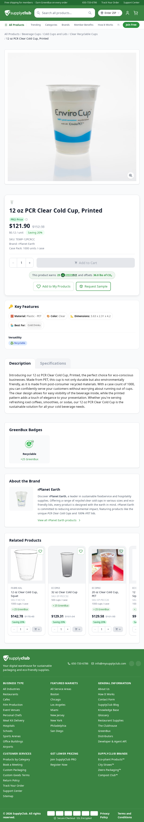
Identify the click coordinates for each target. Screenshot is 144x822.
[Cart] (136, 13)
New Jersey (57, 715)
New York (56, 720)
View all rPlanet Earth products (57, 520)
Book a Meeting (12, 764)
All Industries (11, 689)
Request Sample (96, 286)
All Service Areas (60, 689)
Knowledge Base (108, 710)
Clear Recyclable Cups (84, 34)
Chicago (55, 699)
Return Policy (11, 780)
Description (20, 363)
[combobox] (64, 13)
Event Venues (11, 710)
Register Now (58, 764)
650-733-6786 (89, 2)
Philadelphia (58, 725)
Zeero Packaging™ (109, 770)
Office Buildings (13, 741)
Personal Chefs (12, 715)
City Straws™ (106, 764)
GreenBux (104, 731)
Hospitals (9, 725)
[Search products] (90, 13)
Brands (66, 24)
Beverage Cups (31, 34)
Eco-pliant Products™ (111, 759)
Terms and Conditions (125, 815)
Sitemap (8, 796)
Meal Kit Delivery (13, 720)
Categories (51, 24)
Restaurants (10, 694)
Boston (54, 694)
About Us (104, 689)
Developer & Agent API (112, 741)
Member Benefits (83, 24)
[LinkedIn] (131, 663)
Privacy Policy (105, 815)
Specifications (53, 363)
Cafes (6, 699)
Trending (36, 24)
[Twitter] (138, 663)
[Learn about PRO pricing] (26, 219)
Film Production (13, 704)
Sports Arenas (12, 736)
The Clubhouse (107, 725)
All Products (16, 25)
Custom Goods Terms (16, 775)
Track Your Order (110, 2)
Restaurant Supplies (111, 720)
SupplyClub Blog (108, 704)
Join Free (131, 24)
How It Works (105, 24)
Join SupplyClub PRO (63, 759)
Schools (8, 731)
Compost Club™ (108, 775)
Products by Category (16, 759)
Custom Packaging (14, 770)
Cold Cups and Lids (55, 34)
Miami (54, 710)
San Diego (56, 731)
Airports (8, 746)
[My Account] (127, 13)
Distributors (105, 736)
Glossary (103, 715)
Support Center (132, 2)
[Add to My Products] (40, 551)
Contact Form (106, 699)
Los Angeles (57, 704)
